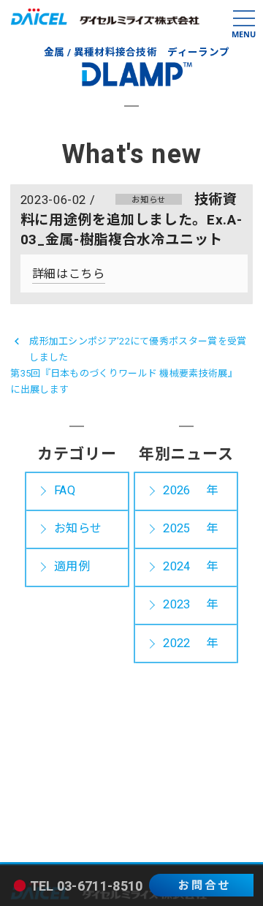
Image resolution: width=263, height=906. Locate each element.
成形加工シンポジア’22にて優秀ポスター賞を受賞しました (137, 349)
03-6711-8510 (100, 886)
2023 (176, 605)
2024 (176, 566)
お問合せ (204, 885)
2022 (176, 643)
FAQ (64, 490)
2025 (176, 528)
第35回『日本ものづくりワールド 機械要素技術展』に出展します (121, 381)
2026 (176, 490)
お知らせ (78, 528)
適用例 (72, 566)
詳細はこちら (68, 274)
